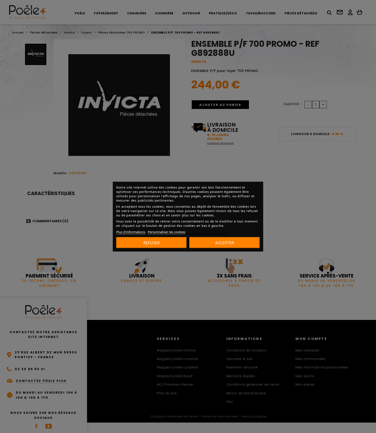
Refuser (151, 242)
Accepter (224, 242)
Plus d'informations (130, 231)
